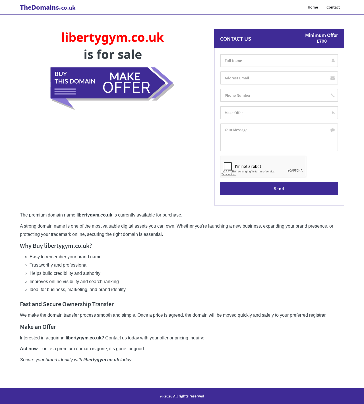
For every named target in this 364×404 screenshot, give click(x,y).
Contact (333, 7)
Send (279, 188)
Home (313, 7)
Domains (48, 7)
